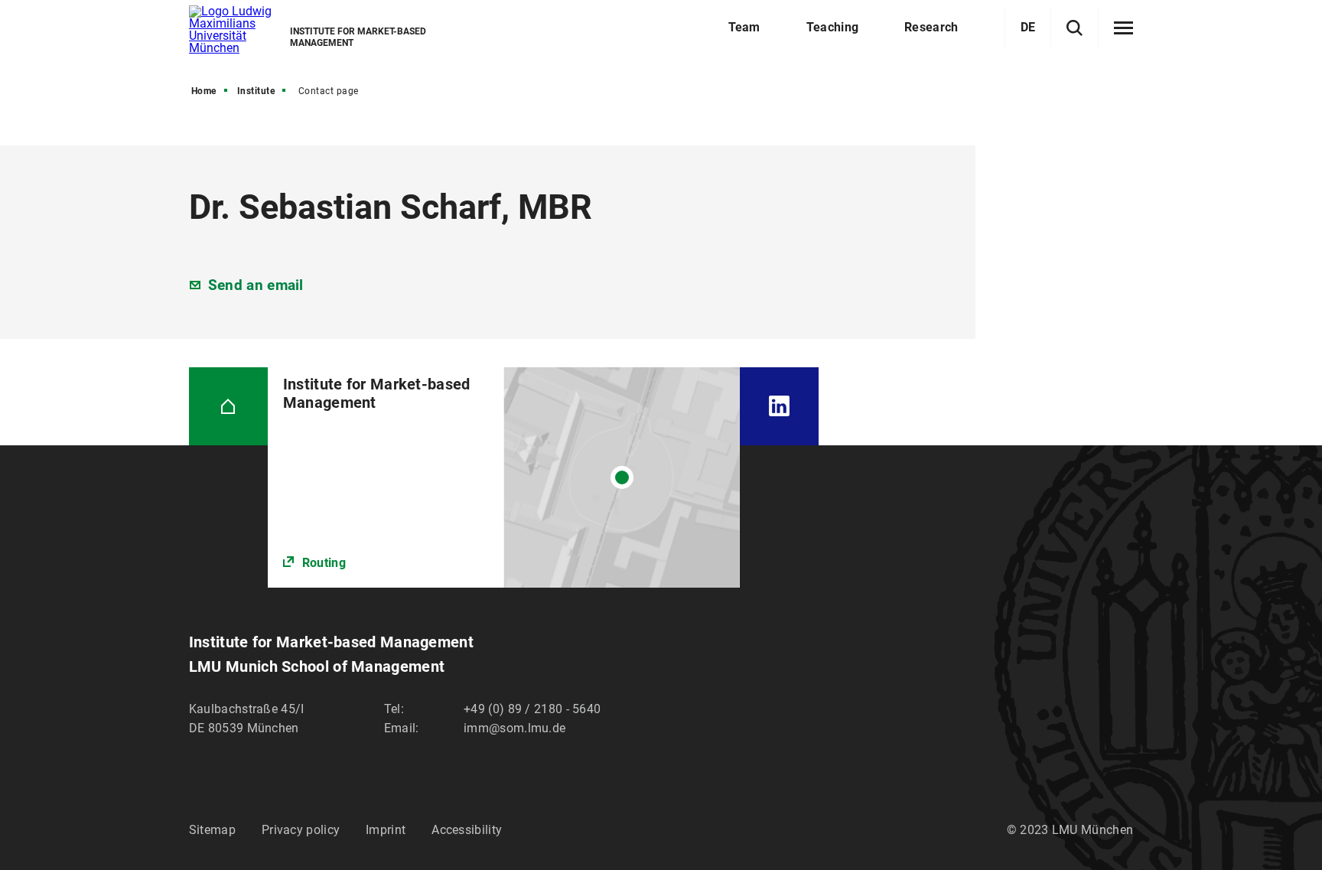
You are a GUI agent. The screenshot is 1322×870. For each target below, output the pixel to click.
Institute (256, 91)
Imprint (385, 830)
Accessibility (466, 830)
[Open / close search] (1074, 28)
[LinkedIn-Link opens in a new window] (779, 406)
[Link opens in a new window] (504, 477)
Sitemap (212, 830)
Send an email (256, 285)
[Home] (228, 406)
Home (204, 91)
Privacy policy (301, 830)
